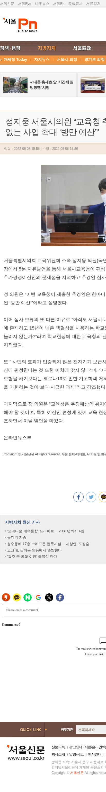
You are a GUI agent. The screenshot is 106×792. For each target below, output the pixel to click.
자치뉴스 (42, 59)
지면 (87, 747)
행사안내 (94, 754)
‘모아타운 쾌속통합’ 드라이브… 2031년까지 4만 (45, 531)
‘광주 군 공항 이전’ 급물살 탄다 (32, 557)
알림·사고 (76, 754)
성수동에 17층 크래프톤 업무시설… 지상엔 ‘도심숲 (48, 544)
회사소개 (58, 754)
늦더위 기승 (16, 537)
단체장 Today (15, 59)
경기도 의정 (94, 59)
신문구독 (58, 747)
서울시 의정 (67, 59)
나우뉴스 (42, 4)
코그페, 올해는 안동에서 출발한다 (34, 550)
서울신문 (7, 4)
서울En (59, 4)
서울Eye (24, 4)
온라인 (97, 747)
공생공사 (75, 4)
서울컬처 (93, 4)
